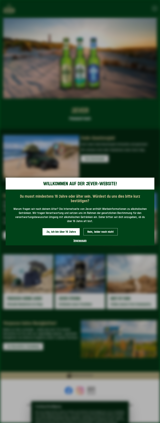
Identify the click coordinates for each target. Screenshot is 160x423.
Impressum (80, 240)
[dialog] (80, 211)
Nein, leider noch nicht (100, 231)
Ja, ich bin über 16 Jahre (61, 231)
